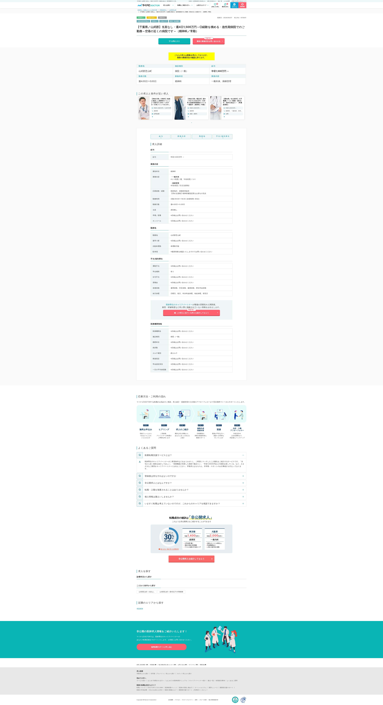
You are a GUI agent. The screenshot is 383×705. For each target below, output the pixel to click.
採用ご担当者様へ (141, 664)
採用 (196, 699)
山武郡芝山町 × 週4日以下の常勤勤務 (171, 592)
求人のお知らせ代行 (156, 690)
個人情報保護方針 (213, 699)
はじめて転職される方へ (156, 680)
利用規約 (152, 664)
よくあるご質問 (232, 680)
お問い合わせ (181, 664)
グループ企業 (203, 699)
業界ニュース (213, 687)
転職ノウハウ (141, 687)
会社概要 (170, 699)
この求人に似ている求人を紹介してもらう (193, 313)
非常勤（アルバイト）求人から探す (163, 673)
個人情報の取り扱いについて (166, 664)
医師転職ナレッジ (171, 687)
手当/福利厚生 (223, 136)
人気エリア (163, 21)
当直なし (154, 21)
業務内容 (182, 136)
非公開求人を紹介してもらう (191, 559)
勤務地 (202, 136)
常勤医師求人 (163, 10)
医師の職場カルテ (171, 690)
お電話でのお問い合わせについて (238, 1)
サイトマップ (192, 664)
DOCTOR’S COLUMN (155, 687)
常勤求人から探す (143, 673)
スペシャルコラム (201, 687)
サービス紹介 (141, 680)
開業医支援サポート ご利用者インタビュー (193, 690)
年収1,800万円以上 (143, 21)
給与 (161, 136)
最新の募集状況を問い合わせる (209, 41)
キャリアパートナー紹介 (197, 680)
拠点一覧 (220, 1)
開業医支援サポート (226, 687)
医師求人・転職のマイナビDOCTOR (147, 10)
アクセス (177, 699)
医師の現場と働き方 (186, 687)
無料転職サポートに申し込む (161, 647)
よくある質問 (227, 1)
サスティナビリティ (187, 699)
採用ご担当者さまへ (211, 1)
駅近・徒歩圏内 (174, 21)
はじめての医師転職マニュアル (176, 680)
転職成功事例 (220, 680)
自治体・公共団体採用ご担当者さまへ (197, 1)
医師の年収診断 (142, 690)
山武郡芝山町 (172, 10)
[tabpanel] (156, 108)
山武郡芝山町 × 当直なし (146, 592)
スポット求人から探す (184, 673)
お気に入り (175, 41)
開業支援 (202, 664)
